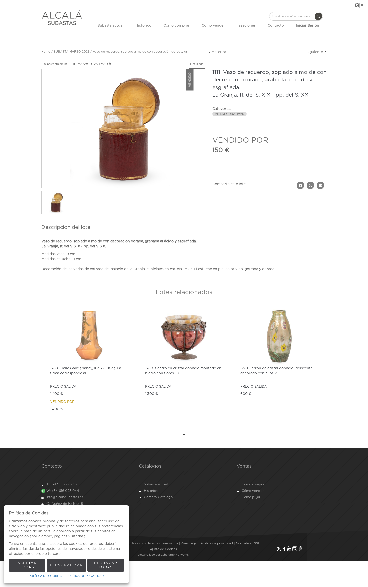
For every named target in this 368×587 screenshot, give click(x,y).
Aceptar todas (27, 565)
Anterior (218, 52)
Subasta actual (110, 25)
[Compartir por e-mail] (320, 185)
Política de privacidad (216, 543)
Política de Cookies (45, 576)
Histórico (143, 25)
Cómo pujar (251, 497)
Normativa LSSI (247, 543)
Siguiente (315, 52)
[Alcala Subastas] (62, 17)
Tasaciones (246, 25)
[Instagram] (294, 548)
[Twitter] (279, 548)
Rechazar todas (105, 565)
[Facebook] (284, 549)
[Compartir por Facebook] (300, 185)
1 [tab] (184, 434)
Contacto (276, 25)
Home (45, 51)
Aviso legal (189, 543)
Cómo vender (213, 25)
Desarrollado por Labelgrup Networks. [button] (163, 554)
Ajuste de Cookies (163, 549)
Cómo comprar (176, 25)
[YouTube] (289, 548)
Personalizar (66, 565)
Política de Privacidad (85, 576)
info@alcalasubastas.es (64, 497)
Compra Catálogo (158, 497)
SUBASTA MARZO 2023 (71, 51)
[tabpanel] (88, 367)
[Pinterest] (300, 548)
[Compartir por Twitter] (310, 185)
